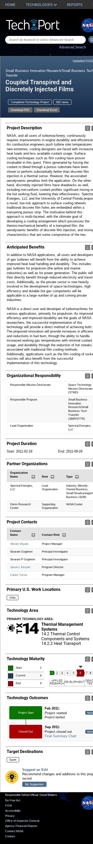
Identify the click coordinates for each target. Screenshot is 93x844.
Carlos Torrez (18, 574)
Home (10, 5)
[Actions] (33, 477)
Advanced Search (72, 47)
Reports (74, 5)
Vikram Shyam (19, 543)
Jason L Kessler (20, 567)
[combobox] (45, 40)
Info (87, 128)
